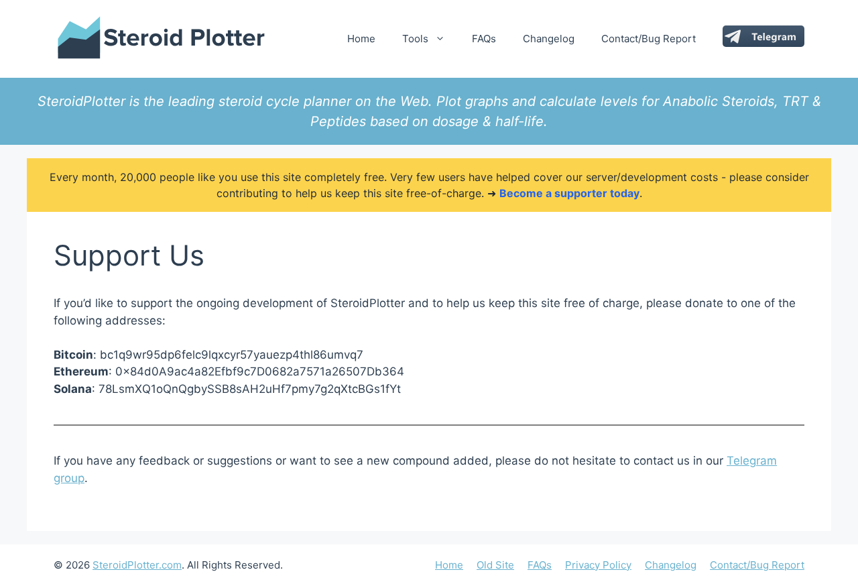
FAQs (484, 38)
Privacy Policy (598, 565)
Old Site (495, 565)
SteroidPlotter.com (137, 565)
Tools (415, 38)
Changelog (548, 38)
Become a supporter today (569, 193)
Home (361, 38)
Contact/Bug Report (648, 38)
